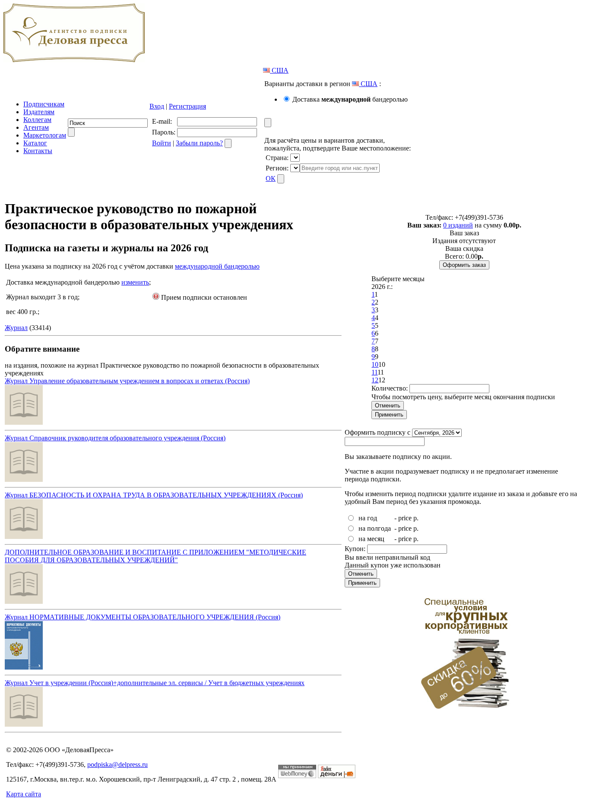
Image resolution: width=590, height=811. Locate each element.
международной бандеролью (217, 266)
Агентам (36, 127)
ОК (271, 178)
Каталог (35, 143)
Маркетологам (44, 135)
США (279, 70)
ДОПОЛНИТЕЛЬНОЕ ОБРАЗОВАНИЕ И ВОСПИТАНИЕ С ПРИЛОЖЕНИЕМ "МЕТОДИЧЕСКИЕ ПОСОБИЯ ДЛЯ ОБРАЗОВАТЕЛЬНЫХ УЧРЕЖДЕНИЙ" (155, 556)
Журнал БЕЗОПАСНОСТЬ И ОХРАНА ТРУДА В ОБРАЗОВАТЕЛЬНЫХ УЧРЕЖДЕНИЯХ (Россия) (154, 495)
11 (374, 372)
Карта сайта (23, 794)
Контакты (37, 150)
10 (374, 364)
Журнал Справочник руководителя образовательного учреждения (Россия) (115, 438)
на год (367, 518)
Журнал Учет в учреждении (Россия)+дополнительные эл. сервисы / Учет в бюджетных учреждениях (155, 682)
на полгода (374, 528)
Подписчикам (43, 104)
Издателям (38, 111)
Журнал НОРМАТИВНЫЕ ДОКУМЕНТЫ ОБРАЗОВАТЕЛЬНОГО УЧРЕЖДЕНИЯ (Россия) (142, 617)
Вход (156, 106)
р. (416, 518)
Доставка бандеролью (350, 99)
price (405, 518)
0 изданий (458, 225)
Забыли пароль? (199, 143)
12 (374, 380)
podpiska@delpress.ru (117, 764)
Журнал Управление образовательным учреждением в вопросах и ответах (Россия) (127, 381)
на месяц (371, 538)
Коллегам (37, 119)
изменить (135, 282)
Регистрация (187, 106)
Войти (161, 143)
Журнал (16, 327)
